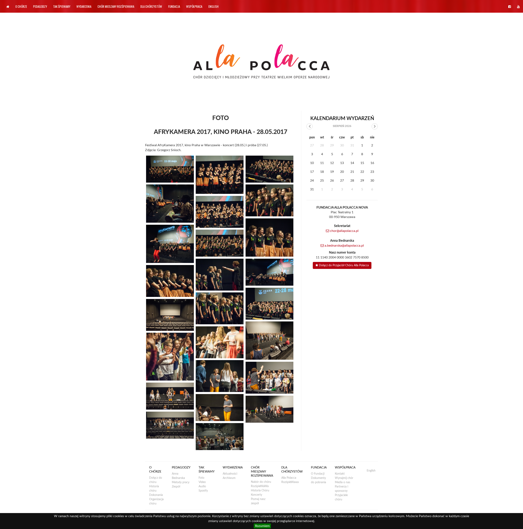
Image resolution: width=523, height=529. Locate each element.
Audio (202, 486)
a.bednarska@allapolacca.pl (344, 245)
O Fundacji (317, 473)
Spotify (203, 490)
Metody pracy (180, 482)
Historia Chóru (260, 490)
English (213, 6)
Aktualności (230, 473)
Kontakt (340, 473)
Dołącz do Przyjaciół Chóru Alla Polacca (343, 265)
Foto (201, 477)
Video (202, 482)
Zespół (176, 486)
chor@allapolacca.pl (344, 230)
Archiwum (229, 478)
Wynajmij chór (344, 478)
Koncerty (256, 494)
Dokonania (156, 495)
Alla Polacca (288, 477)
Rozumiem (262, 526)
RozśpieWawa (290, 482)
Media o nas (342, 482)
